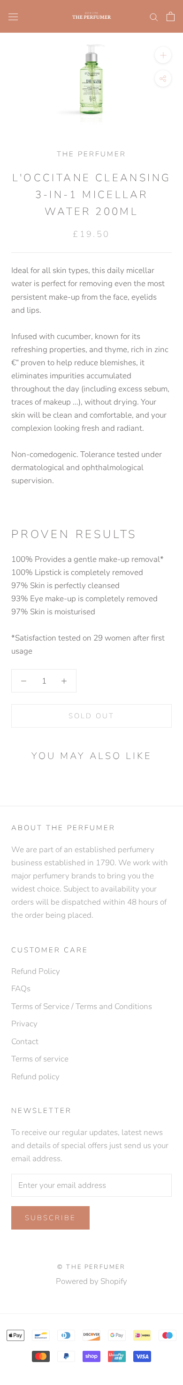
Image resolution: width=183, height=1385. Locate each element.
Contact (24, 1041)
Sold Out (91, 716)
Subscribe (50, 1218)
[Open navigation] (13, 16)
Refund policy (35, 1076)
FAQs (20, 988)
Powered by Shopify (91, 1281)
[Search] (154, 16)
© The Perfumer (91, 1267)
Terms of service (40, 1058)
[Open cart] (171, 16)
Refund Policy (35, 971)
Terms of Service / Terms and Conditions (81, 1006)
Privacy (24, 1023)
